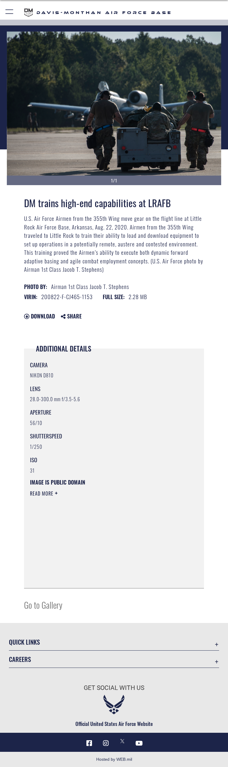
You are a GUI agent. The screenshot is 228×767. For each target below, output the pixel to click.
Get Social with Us (114, 687)
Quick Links (24, 641)
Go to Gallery (43, 604)
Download (42, 316)
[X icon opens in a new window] (122, 741)
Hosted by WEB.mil (114, 759)
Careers (20, 659)
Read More (42, 493)
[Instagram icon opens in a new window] (105, 743)
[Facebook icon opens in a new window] (89, 743)
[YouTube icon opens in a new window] (138, 743)
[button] (9, 12)
